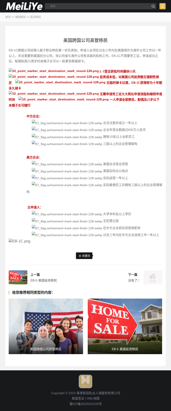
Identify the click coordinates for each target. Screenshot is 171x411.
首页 (8, 17)
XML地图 (93, 398)
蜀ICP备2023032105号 (85, 404)
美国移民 (20, 17)
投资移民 (35, 17)
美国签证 (78, 398)
